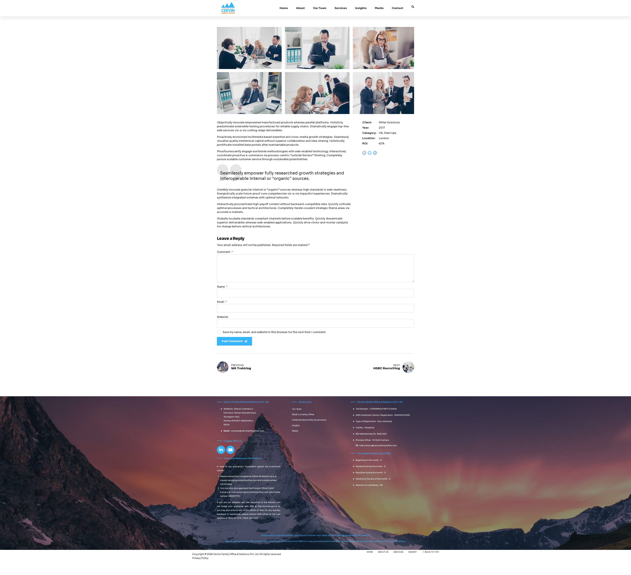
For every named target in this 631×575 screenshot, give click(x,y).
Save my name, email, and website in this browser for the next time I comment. (274, 332)
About (300, 8)
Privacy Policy (200, 558)
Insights (296, 425)
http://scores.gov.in (267, 506)
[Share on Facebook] (364, 153)
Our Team (319, 8)
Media (379, 8)
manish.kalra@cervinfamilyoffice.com (238, 480)
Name (222, 286)
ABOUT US (383, 552)
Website (222, 317)
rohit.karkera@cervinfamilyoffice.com (250, 492)
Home (284, 8)
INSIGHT (413, 552)
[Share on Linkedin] (375, 153)
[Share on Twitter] (370, 153)
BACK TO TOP (432, 552)
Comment (225, 252)
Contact (397, 8)
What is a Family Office (303, 414)
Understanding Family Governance (309, 420)
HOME (370, 552)
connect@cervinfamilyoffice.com (247, 431)
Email (222, 302)
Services (341, 8)
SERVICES (398, 552)
